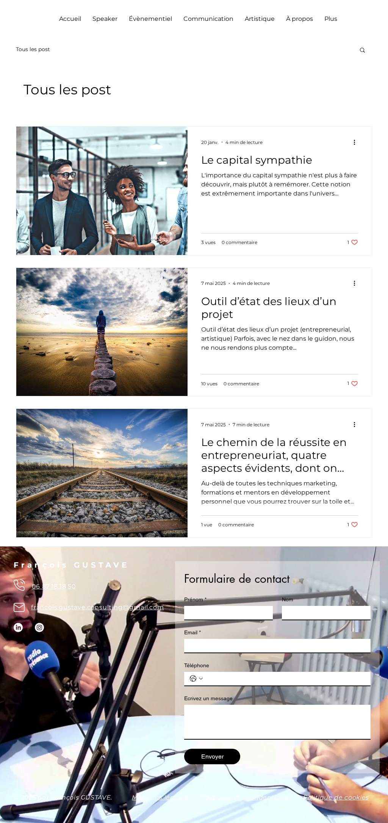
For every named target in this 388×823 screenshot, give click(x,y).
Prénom (195, 599)
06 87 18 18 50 (54, 586)
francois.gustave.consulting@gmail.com (97, 607)
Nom (287, 599)
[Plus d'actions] (356, 142)
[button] (362, 51)
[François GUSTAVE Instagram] (39, 627)
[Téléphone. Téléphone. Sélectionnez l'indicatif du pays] (196, 678)
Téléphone (196, 665)
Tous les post (33, 49)
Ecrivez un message (208, 698)
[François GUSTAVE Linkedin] (18, 627)
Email (192, 632)
